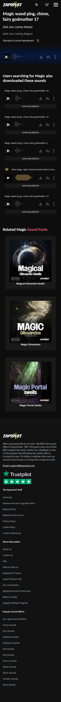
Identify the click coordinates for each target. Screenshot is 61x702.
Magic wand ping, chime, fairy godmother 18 (27, 90)
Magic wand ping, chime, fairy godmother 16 (27, 116)
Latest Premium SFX (12, 579)
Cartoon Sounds (10, 678)
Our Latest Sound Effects (14, 619)
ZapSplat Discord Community (16, 591)
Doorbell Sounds (11, 637)
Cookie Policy (9, 527)
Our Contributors (11, 585)
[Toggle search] (36, 4)
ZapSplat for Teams (12, 573)
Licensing (7, 497)
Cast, (11, 26)
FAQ (5, 561)
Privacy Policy (9, 521)
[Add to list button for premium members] (48, 57)
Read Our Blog (10, 597)
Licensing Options (30, 106)
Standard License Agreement (18, 40)
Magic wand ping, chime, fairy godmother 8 (26, 143)
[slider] (24, 57)
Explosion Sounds (11, 643)
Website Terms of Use (13, 515)
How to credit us (10, 567)
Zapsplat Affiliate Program (15, 603)
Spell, (6, 26)
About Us (7, 549)
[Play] (6, 57)
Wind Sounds (9, 684)
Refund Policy (9, 509)
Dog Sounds (8, 655)
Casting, (19, 26)
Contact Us (8, 555)
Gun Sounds (8, 631)
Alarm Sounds (9, 666)
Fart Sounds (8, 649)
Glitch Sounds (9, 672)
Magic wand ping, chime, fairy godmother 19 (27, 196)
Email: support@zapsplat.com (19, 465)
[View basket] (47, 5)
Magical (28, 26)
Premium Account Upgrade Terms (19, 503)
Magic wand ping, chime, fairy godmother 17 (26, 17)
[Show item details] (55, 57)
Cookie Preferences (12, 533)
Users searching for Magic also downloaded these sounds (27, 78)
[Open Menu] (56, 4)
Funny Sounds (9, 625)
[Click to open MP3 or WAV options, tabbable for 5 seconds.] (41, 57)
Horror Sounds (10, 660)
